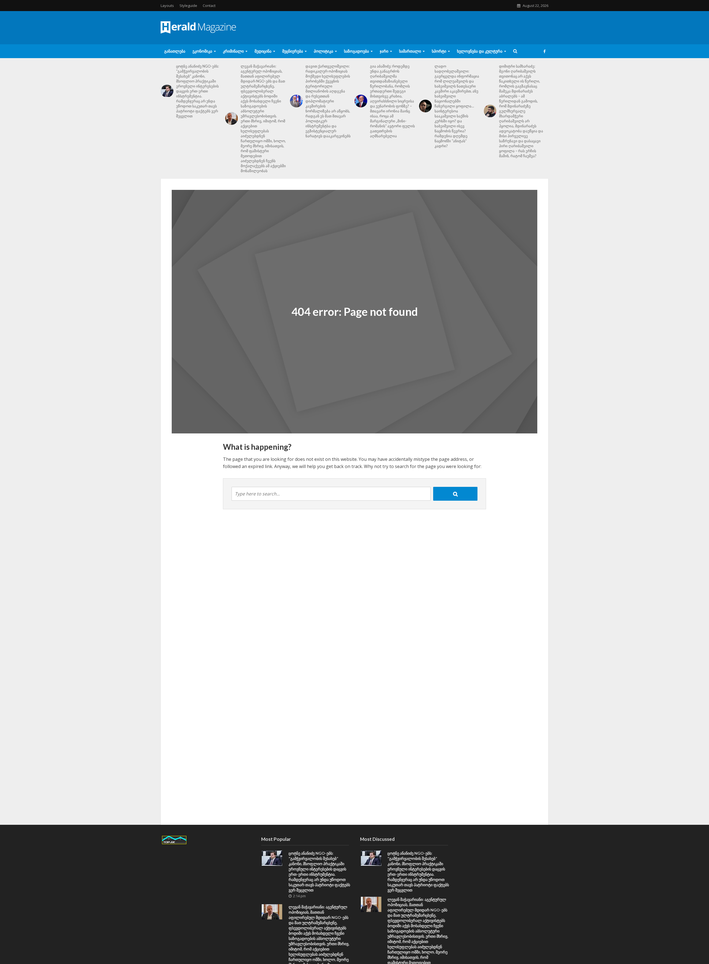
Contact (209, 5)
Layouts (167, 5)
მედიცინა (263, 51)
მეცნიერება (292, 51)
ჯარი (384, 51)
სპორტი (439, 51)
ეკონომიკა (202, 51)
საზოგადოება (356, 51)
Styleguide (188, 5)
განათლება (174, 51)
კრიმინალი (233, 51)
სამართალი (410, 51)
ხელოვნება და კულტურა (479, 51)
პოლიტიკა (323, 51)
